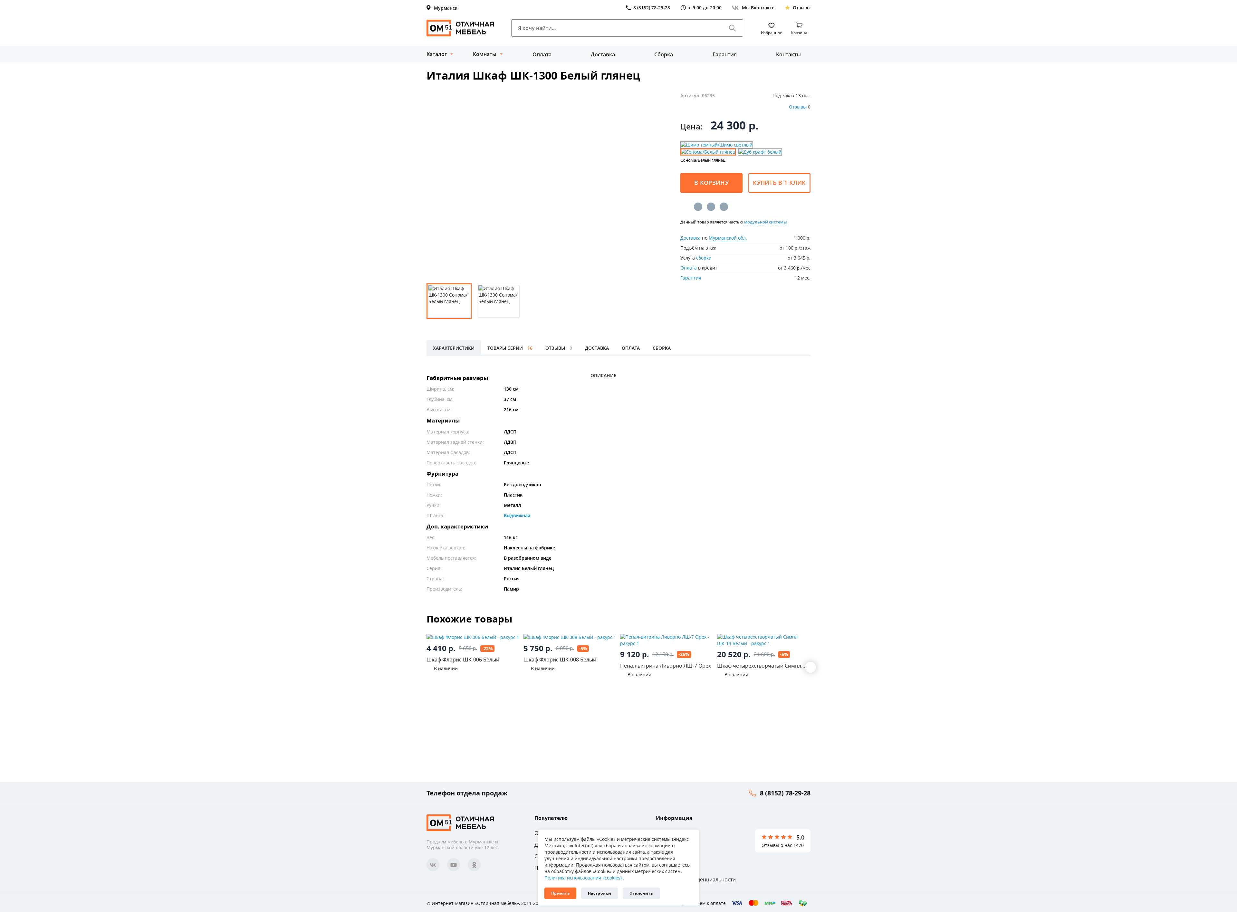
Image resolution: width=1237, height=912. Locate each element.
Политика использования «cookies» (583, 878)
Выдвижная (517, 515)
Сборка (663, 54)
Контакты (788, 54)
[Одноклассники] (711, 207)
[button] (810, 667)
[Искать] (732, 28)
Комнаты (484, 54)
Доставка (603, 54)
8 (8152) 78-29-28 (785, 793)
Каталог (437, 54)
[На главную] (460, 28)
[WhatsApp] (724, 207)
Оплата (541, 54)
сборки (704, 258)
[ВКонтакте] (698, 207)
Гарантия (725, 54)
